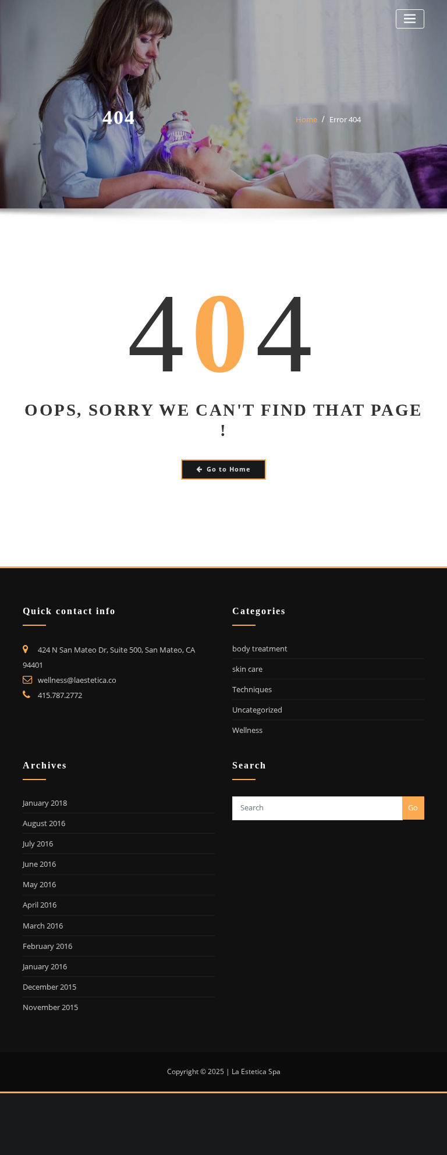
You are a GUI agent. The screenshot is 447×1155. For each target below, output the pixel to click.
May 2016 (39, 884)
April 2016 (39, 904)
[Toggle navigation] (410, 19)
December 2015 (49, 987)
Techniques (252, 689)
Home (306, 119)
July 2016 (38, 843)
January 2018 (45, 803)
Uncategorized (257, 709)
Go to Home (229, 469)
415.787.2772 (60, 695)
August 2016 (44, 823)
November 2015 (50, 1007)
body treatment (260, 648)
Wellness (247, 730)
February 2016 (47, 946)
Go (413, 807)
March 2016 (43, 925)
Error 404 (345, 119)
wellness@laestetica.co (77, 680)
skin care (247, 669)
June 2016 (39, 864)
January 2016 (45, 966)
